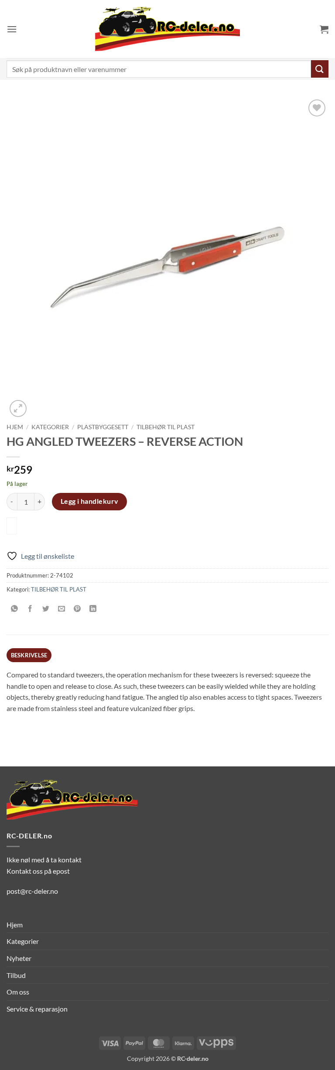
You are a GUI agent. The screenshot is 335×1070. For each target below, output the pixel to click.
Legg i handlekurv (90, 501)
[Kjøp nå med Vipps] (12, 525)
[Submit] (319, 68)
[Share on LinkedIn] (93, 609)
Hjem (15, 427)
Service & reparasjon (37, 1009)
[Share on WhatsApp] (14, 609)
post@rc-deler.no (32, 891)
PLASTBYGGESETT (102, 427)
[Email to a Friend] (62, 609)
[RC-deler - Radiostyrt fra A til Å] (167, 29)
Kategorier (50, 427)
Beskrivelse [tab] (29, 655)
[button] (12, 29)
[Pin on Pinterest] (77, 609)
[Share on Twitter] (46, 609)
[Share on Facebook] (30, 609)
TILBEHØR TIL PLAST (166, 427)
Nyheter (19, 958)
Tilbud (16, 975)
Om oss (18, 992)
